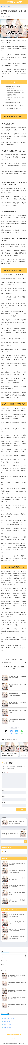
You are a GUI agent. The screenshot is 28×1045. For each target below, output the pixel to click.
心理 (9, 737)
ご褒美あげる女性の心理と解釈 (12, 102)
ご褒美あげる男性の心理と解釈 (12, 86)
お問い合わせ (7, 1027)
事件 (11, 666)
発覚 (14, 668)
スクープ (22, 666)
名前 (3, 790)
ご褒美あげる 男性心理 (11, 739)
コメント (5, 772)
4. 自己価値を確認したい (11, 96)
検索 (25, 662)
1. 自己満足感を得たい (11, 88)
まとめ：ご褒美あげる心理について (13, 108)
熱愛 (18, 666)
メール (3, 796)
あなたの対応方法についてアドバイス (14, 105)
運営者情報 (7, 1021)
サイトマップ (7, 1024)
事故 (15, 666)
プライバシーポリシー (9, 1018)
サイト (3, 802)
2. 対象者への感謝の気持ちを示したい (14, 90)
